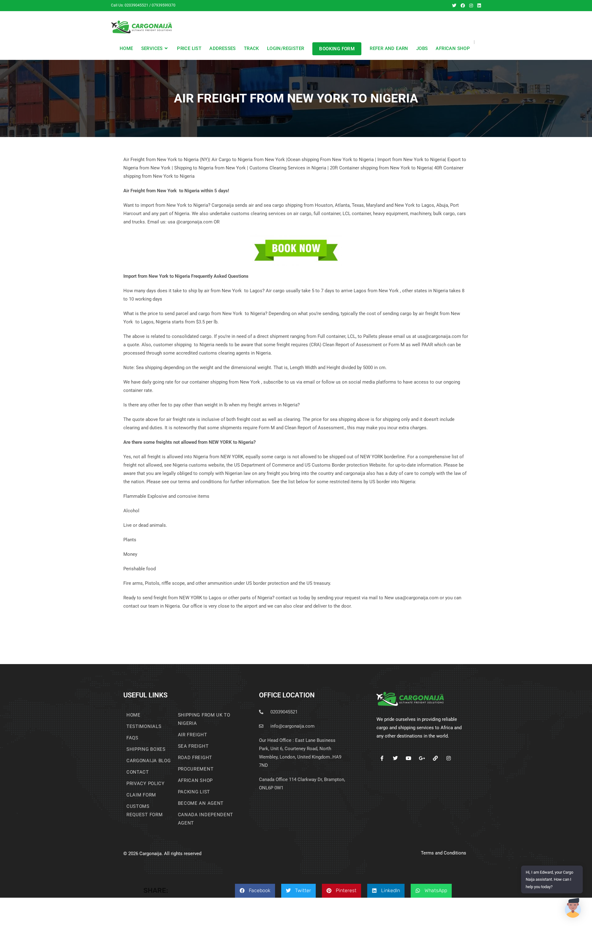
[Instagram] (448, 758)
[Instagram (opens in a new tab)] (471, 5)
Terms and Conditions (443, 853)
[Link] (435, 758)
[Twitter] (395, 758)
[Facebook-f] (381, 758)
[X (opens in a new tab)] (454, 5)
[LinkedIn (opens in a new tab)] (478, 5)
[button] (255, 891)
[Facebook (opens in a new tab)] (462, 5)
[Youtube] (408, 758)
